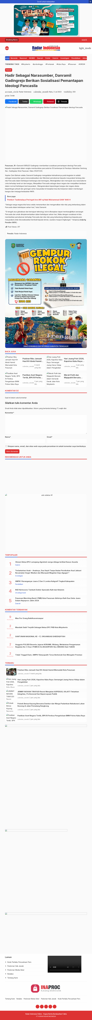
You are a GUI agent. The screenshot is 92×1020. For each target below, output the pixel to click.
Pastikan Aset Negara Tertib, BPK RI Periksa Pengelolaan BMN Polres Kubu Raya (51, 716)
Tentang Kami (12, 978)
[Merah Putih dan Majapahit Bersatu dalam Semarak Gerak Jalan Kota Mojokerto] (54, 379)
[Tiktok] (54, 1006)
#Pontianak (50, 64)
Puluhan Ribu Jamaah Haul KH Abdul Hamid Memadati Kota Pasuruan (46, 670)
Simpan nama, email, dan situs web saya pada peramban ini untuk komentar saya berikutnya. (47, 446)
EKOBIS (32, 58)
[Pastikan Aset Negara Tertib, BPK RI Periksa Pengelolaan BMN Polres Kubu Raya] (13, 379)
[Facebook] (37, 1006)
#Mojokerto (25, 64)
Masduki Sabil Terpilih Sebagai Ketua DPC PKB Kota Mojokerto (41, 627)
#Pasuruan (72, 64)
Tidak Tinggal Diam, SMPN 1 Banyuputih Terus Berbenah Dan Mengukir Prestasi (48, 655)
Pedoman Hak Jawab (15, 966)
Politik (47, 58)
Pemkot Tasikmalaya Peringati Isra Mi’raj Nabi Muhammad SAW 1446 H (39, 200)
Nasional (23, 58)
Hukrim (55, 58)
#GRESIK (82, 64)
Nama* (8, 437)
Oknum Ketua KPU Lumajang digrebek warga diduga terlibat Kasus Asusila (46, 562)
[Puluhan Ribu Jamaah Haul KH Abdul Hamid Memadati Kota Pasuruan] (13, 363)
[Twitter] (50, 1006)
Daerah (40, 58)
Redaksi (10, 974)
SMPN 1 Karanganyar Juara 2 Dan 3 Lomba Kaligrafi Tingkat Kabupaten (44, 581)
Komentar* (9, 413)
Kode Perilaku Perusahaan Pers (19, 962)
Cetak (12, 96)
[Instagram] (42, 1006)
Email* (49, 437)
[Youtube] (46, 1006)
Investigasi (64, 58)
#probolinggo (38, 64)
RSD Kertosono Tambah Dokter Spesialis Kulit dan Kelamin (39, 590)
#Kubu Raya (61, 64)
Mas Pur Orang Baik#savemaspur (29, 618)
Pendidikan (75, 58)
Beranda (14, 58)
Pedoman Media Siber (15, 970)
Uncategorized (20, 593)
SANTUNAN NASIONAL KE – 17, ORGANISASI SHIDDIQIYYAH (40, 636)
